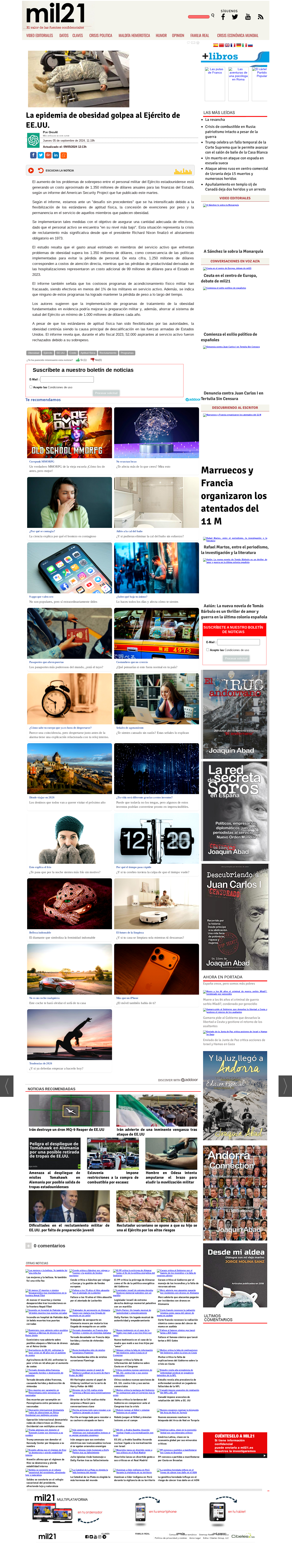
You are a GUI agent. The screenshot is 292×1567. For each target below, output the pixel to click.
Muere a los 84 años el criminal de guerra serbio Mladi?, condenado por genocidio (231, 1002)
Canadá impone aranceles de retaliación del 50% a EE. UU (174, 1399)
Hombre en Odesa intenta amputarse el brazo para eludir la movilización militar (171, 1177)
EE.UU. (61, 353)
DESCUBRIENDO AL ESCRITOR (235, 408)
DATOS (64, 35)
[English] (227, 46)
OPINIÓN (180, 1534)
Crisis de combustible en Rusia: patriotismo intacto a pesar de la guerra (231, 131)
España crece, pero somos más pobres (229, 983)
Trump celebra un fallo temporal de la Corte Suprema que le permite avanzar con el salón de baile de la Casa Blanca (236, 147)
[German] (238, 46)
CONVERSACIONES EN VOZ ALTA (235, 261)
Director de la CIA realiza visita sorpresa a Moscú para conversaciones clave (87, 1403)
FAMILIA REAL (199, 35)
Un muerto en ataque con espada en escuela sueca (234, 160)
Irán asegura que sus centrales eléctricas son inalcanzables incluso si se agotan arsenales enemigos (90, 1443)
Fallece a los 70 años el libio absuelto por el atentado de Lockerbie (91, 1299)
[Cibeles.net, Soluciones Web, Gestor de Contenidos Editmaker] (243, 1536)
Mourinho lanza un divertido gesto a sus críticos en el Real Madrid (134, 1458)
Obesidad (33, 353)
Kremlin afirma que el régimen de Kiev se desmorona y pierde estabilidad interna (45, 1463)
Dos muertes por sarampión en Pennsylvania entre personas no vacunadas (44, 1403)
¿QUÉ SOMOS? (219, 1534)
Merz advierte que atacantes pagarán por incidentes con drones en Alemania (178, 1301)
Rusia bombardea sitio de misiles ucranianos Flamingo (88, 1359)
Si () (83, 360)
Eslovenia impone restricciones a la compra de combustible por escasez (113, 1177)
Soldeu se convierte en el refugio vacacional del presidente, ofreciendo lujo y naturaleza (45, 1483)
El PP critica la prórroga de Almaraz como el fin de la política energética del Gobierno (134, 1283)
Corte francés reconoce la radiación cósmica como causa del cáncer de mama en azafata (178, 1323)
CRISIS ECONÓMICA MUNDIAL (237, 35)
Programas (127, 353)
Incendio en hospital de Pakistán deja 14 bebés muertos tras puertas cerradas (47, 1321)
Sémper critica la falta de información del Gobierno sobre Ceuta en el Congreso (132, 1363)
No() (98, 360)
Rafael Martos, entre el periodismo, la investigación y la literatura (235, 549)
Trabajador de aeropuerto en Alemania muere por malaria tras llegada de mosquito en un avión (89, 1323)
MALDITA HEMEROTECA (134, 35)
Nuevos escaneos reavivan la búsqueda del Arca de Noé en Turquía (178, 1419)
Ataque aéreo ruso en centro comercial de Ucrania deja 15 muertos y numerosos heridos (236, 173)
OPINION (178, 35)
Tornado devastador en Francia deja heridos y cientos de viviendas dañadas (90, 1340)
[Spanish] (215, 46)
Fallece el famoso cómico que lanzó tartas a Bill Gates (178, 1339)
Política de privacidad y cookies (171, 1537)
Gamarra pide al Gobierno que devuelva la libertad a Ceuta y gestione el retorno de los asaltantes (232, 1022)
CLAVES (77, 35)
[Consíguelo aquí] (235, 1275)
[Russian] (250, 46)
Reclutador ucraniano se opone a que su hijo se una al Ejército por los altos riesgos (157, 1227)
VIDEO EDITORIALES (39, 35)
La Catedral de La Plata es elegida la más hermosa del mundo (90, 1478)
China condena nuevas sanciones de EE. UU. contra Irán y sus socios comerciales (134, 1383)
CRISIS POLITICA (100, 35)
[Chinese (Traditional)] (221, 46)
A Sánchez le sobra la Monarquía (233, 251)
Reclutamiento (108, 353)
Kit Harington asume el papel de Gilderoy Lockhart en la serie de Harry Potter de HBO (88, 1383)
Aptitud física (88, 353)
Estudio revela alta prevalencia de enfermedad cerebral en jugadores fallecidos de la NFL (177, 1383)
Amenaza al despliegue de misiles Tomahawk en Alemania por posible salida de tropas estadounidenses (54, 1179)
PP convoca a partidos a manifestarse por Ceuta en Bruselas (178, 1458)
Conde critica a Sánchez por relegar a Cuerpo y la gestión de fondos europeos (90, 1283)
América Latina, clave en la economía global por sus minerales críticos (177, 1440)
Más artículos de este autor (56, 135)
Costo (72, 353)
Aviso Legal (195, 1537)
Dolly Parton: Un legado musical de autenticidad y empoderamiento (133, 1319)
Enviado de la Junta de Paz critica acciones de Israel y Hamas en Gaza (234, 1042)
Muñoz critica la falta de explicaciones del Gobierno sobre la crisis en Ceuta (178, 1360)
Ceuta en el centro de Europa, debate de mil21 (229, 278)
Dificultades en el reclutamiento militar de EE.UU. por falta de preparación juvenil (69, 1227)
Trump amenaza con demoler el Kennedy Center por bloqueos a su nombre (45, 1443)
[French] (233, 46)
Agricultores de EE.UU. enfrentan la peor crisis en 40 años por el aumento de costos (47, 1363)
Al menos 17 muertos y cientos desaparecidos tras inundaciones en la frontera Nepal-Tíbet (46, 1303)
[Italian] (244, 46)
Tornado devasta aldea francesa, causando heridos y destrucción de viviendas (46, 1383)
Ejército (48, 353)
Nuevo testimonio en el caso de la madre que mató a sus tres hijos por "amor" (134, 1343)
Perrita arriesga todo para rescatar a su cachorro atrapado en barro (90, 1419)
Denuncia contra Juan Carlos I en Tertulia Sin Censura (232, 395)
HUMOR (161, 35)
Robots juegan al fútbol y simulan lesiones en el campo (133, 1419)
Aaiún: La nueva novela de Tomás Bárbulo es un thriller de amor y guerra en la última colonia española (234, 611)
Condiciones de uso (60, 387)
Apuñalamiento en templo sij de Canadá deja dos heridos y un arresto (235, 187)
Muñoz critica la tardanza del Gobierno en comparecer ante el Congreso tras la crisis (132, 1403)
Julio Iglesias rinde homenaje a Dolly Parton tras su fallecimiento (89, 1458)
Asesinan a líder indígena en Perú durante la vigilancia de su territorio (134, 1478)
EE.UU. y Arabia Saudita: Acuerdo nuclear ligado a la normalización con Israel (133, 1443)
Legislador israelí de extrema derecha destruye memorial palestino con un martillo (135, 1303)
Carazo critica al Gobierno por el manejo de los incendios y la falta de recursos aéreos (178, 1283)
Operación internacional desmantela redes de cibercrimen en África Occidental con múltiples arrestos (47, 1423)
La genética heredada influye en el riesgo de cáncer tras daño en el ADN (178, 1478)
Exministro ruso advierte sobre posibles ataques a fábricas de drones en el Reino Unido (47, 1343)
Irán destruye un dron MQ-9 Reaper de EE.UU (66, 1129)
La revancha (215, 119)
